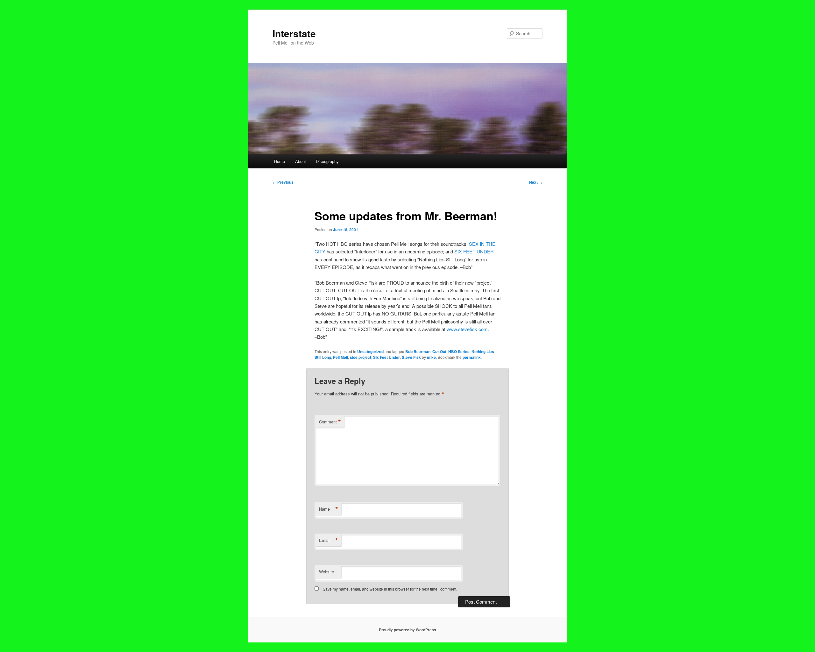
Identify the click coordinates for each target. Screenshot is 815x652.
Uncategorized (370, 351)
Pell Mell (340, 357)
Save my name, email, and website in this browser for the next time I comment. (390, 589)
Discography (327, 161)
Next (535, 182)
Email (328, 540)
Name (328, 509)
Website (326, 572)
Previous (283, 182)
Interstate (294, 33)
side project (360, 357)
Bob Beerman (417, 351)
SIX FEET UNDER (474, 251)
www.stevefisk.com (467, 329)
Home (279, 161)
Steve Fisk (411, 357)
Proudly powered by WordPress (407, 630)
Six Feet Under (386, 357)
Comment (330, 422)
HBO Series (459, 351)
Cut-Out (439, 351)
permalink (472, 357)
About (300, 161)
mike (431, 357)
